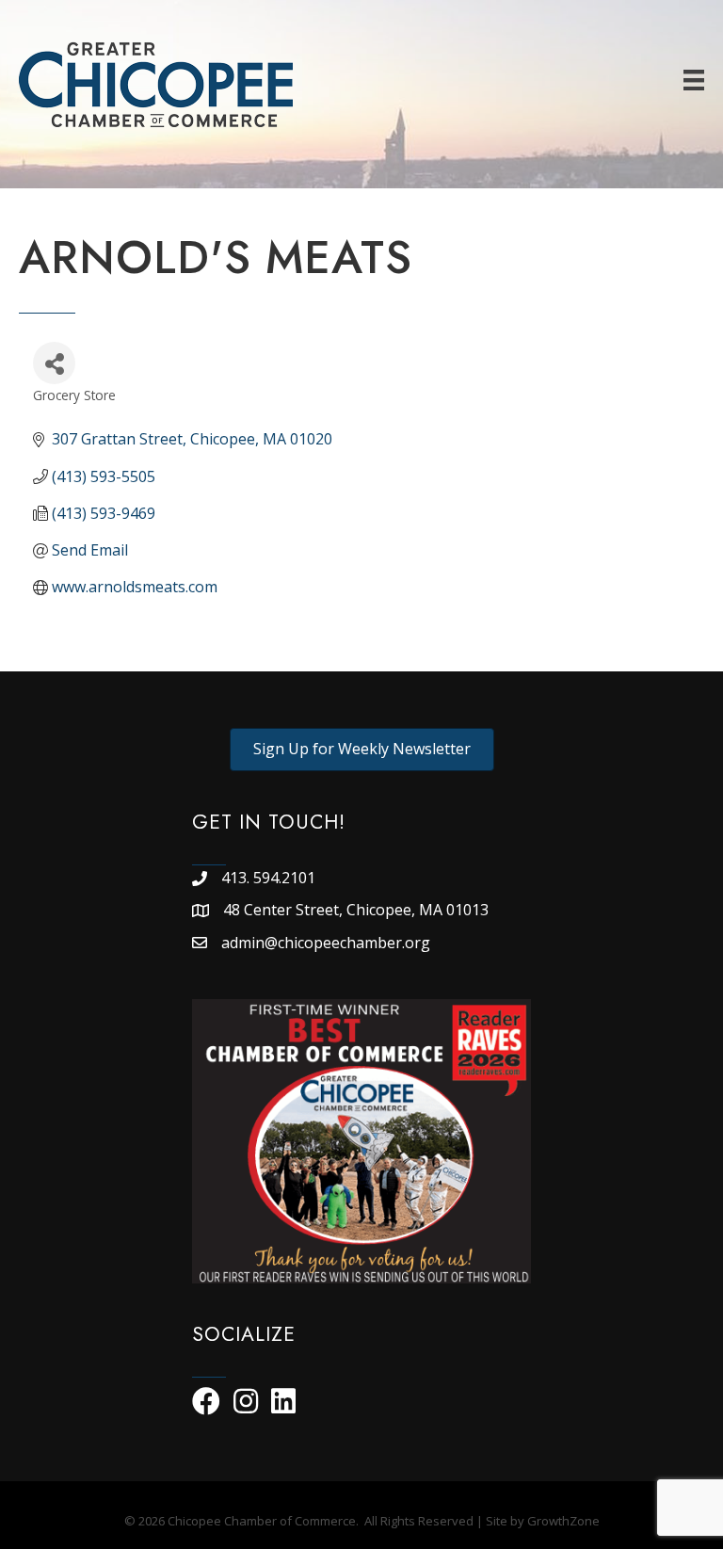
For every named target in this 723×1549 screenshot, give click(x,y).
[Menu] (694, 80)
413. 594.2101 (268, 877)
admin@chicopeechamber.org (325, 942)
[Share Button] (54, 363)
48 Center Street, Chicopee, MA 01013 (357, 909)
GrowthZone (563, 1520)
